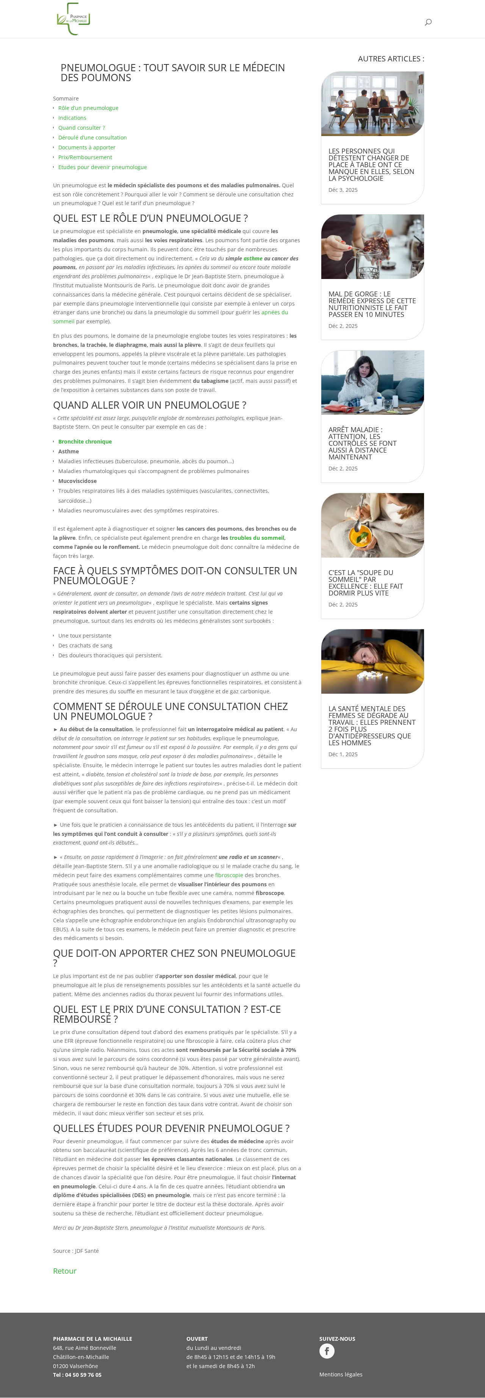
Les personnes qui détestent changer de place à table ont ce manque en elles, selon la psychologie (372, 164)
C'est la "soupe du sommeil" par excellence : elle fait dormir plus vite (366, 582)
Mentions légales (341, 1374)
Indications (72, 117)
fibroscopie (229, 875)
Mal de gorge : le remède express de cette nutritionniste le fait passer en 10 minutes (372, 304)
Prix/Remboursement (85, 157)
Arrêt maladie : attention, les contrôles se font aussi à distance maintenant (363, 443)
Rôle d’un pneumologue (88, 107)
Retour (65, 1271)
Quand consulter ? (81, 127)
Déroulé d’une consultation (92, 137)
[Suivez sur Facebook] (327, 1351)
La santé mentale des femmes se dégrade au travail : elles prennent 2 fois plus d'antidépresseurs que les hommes (372, 725)
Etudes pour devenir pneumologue (102, 167)
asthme (253, 258)
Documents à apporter (87, 147)
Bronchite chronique (85, 441)
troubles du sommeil (257, 537)
